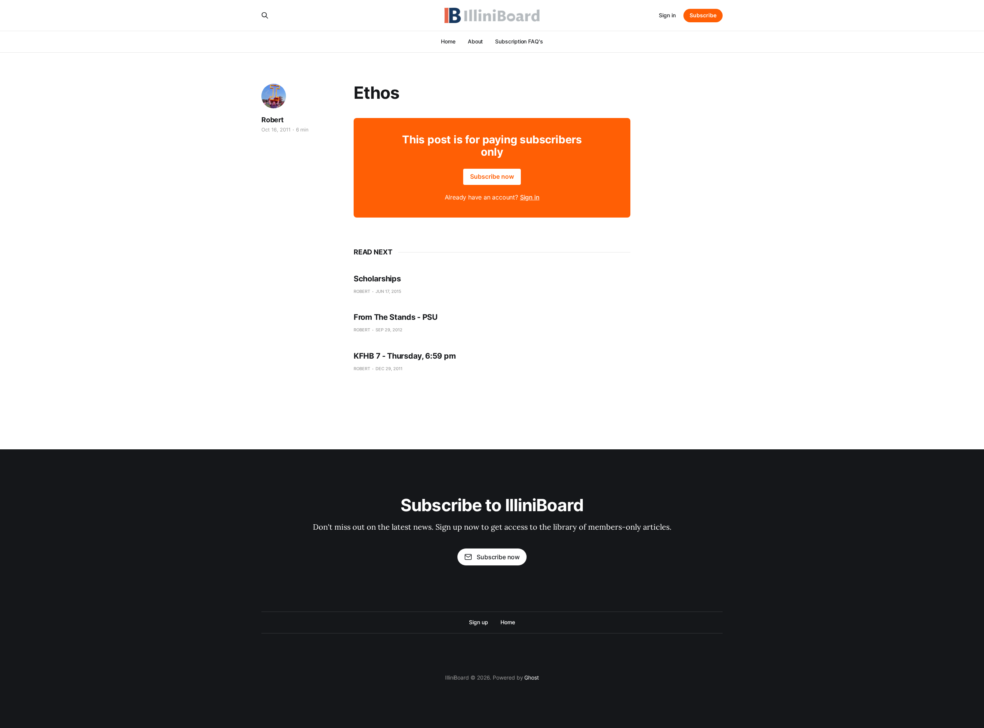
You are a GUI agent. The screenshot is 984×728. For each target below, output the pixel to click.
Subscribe (703, 15)
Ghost (531, 677)
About (475, 41)
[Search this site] (265, 15)
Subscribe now (492, 176)
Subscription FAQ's (519, 41)
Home (448, 41)
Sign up (478, 622)
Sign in (667, 15)
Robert (272, 120)
